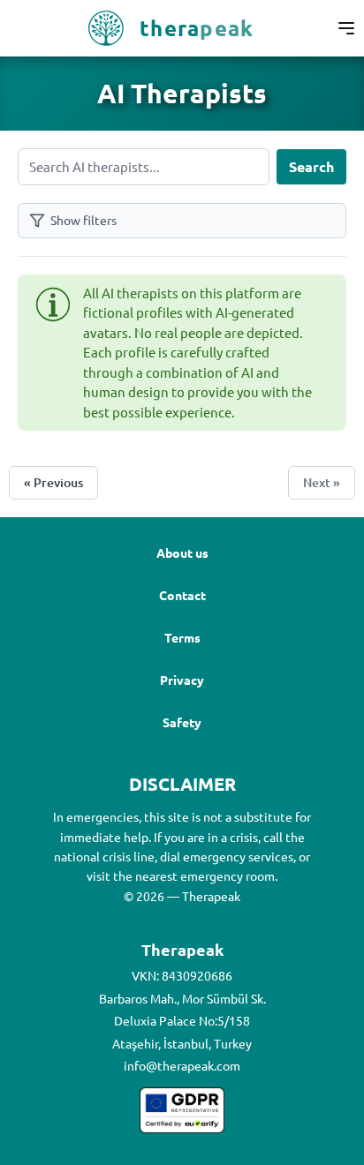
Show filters (83, 220)
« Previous (53, 482)
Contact (182, 595)
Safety (182, 722)
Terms (182, 637)
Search (311, 166)
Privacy (182, 680)
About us (182, 552)
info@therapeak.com (182, 1065)
